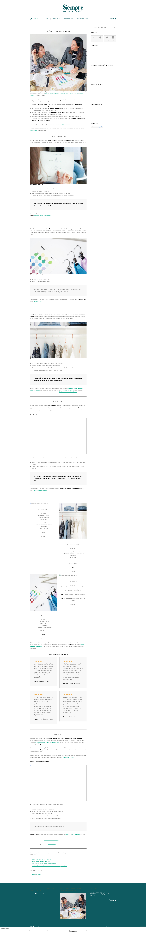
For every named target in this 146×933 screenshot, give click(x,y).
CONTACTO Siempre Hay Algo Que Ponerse (101, 894)
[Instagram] (111, 900)
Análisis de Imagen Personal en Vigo (41, 861)
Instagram (67, 834)
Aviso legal (101, 926)
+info (144, 931)
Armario (70, 390)
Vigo (73, 390)
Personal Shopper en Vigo (40, 490)
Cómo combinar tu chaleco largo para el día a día (44, 863)
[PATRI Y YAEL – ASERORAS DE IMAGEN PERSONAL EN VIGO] (73, 906)
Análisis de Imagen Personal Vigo (42, 215)
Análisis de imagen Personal (52, 93)
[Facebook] (108, 19)
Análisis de (65, 390)
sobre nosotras (82, 18)
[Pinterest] (113, 19)
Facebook (32, 874)
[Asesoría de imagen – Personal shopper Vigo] (43, 896)
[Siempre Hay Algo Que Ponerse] (73, 14)
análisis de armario (64, 93)
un (47, 742)
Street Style (56, 18)
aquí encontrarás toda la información (61, 124)
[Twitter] (111, 19)
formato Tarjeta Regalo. (68, 757)
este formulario (76, 834)
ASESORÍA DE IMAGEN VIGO (98, 892)
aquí (51, 840)
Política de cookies (111, 926)
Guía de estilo (69, 18)
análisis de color (74, 93)
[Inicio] (31, 20)
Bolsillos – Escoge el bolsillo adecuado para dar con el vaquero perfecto (49, 866)
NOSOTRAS (93, 895)
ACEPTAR (73, 931)
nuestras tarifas (34, 130)
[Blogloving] (115, 19)
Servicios (37, 18)
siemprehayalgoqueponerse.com (43, 926)
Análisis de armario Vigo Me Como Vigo (41, 859)
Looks (46, 18)
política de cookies (103, 930)
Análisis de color (38, 301)
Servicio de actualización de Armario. (68, 392)
